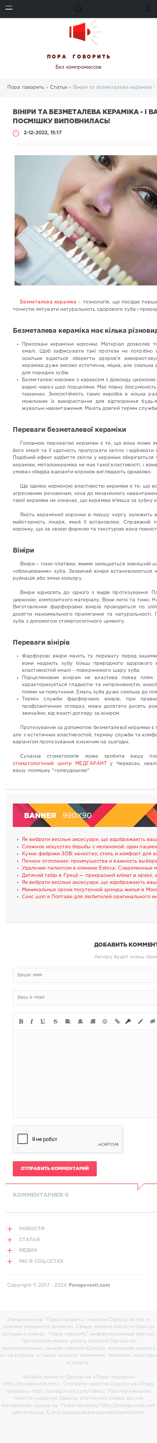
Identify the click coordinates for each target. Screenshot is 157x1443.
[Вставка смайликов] (105, 1021)
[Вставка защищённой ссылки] (128, 1021)
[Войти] (148, 9)
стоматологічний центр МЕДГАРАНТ (60, 764)
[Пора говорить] (78, 32)
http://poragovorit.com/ (31, 1384)
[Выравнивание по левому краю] (68, 1021)
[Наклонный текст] (32, 1021)
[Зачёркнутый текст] (55, 1021)
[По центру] (80, 1021)
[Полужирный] (21, 1021)
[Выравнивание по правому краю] (93, 1021)
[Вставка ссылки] (117, 1021)
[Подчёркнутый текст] (43, 1021)
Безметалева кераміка (48, 302)
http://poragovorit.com (128, 1406)
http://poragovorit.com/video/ (68, 1391)
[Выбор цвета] (140, 1021)
